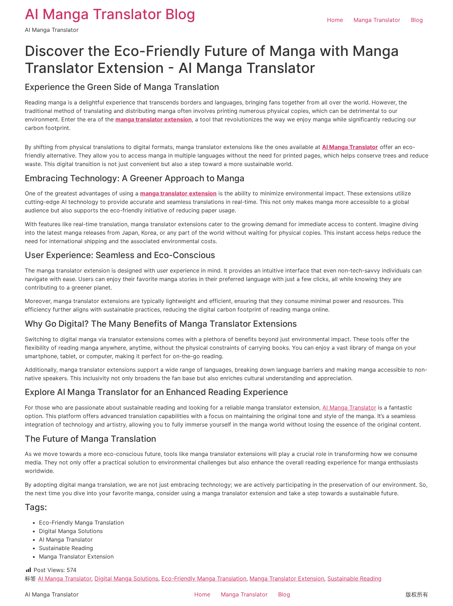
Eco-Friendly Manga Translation (203, 578)
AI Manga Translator (349, 407)
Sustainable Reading (354, 578)
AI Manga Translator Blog (110, 14)
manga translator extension (153, 119)
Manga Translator (377, 19)
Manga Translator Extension (287, 578)
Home (335, 19)
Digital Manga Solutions (126, 578)
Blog (417, 19)
